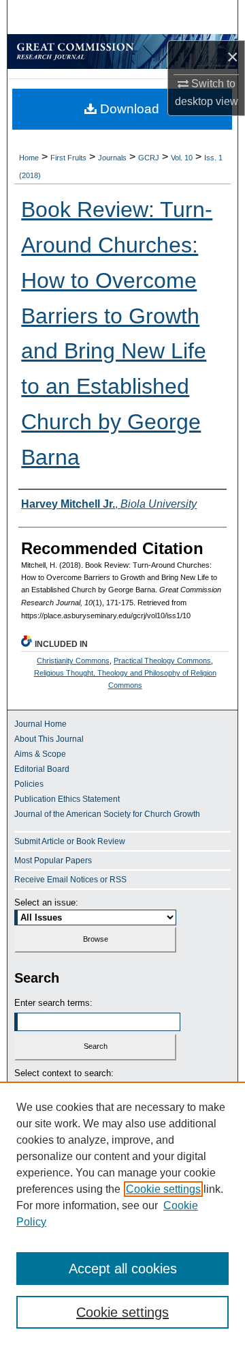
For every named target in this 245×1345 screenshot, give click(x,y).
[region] (122, 1213)
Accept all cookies (123, 1268)
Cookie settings (163, 1189)
